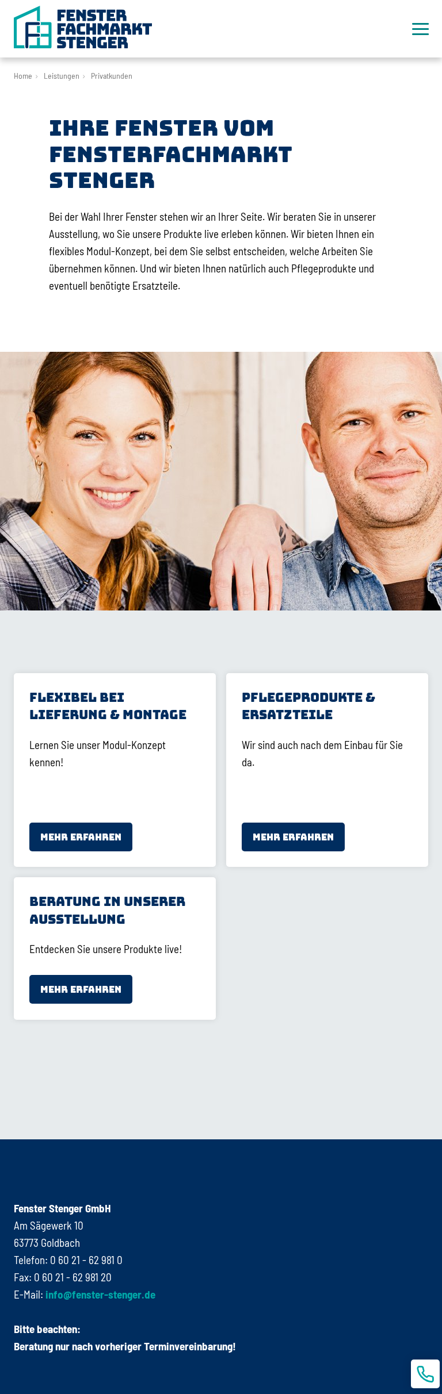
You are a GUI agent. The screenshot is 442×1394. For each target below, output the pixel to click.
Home (23, 75)
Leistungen (61, 75)
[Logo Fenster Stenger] (83, 27)
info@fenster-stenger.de (99, 1294)
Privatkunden (111, 75)
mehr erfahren (80, 837)
